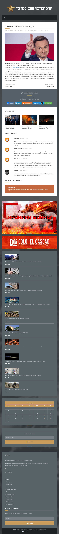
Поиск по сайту (9, 499)
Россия (7, 477)
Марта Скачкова (18, 148)
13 (29, 413)
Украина (8, 487)
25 (15, 418)
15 (44, 413)
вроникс (16, 158)
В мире (22, 30)
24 (8, 418)
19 (22, 416)
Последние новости (10, 494)
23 (50, 416)
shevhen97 (16, 138)
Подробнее (8, 264)
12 (22, 413)
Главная (8, 492)
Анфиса (16, 170)
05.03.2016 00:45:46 (9, 30)
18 (15, 416)
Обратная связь (9, 504)
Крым (7, 479)
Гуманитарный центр (11, 489)
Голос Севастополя (33, 529)
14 (37, 413)
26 (22, 418)
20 (29, 416)
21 (37, 416)
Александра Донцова (32, 30)
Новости (19, 30)
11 (15, 413)
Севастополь (9, 482)
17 (8, 416)
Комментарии (9, 501)
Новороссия (9, 484)
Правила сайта (9, 496)
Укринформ (16, 67)
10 (8, 413)
